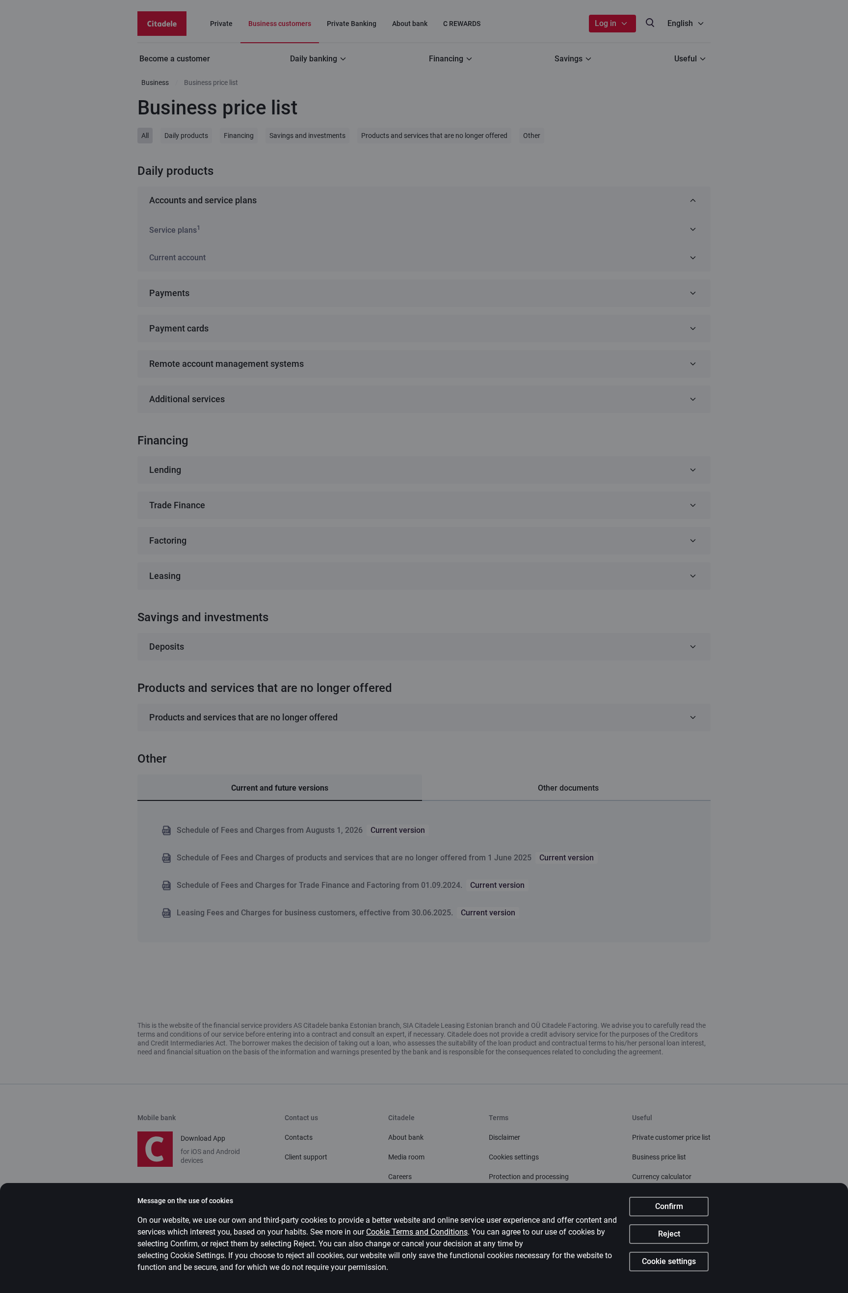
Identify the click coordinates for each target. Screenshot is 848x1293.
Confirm (669, 1206)
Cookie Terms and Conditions (417, 1232)
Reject (669, 1233)
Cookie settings (669, 1261)
